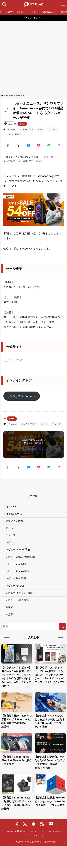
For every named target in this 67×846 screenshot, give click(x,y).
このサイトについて (37, 831)
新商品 (9, 607)
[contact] (50, 823)
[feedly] (33, 823)
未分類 (9, 614)
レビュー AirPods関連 (18, 549)
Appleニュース (14, 513)
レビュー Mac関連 (16, 578)
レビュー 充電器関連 (17, 600)
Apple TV (11, 506)
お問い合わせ (21, 831)
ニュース (53, 129)
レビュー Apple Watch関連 (20, 557)
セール (22, 124)
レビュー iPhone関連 (17, 571)
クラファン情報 (14, 521)
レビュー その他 (15, 585)
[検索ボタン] (4, 4)
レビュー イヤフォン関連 (20, 592)
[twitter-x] (16, 823)
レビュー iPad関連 (16, 564)
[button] (7, 146)
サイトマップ (54, 831)
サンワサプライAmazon (21, 396)
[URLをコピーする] (59, 146)
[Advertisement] (33, 56)
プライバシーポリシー (33, 835)
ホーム (10, 831)
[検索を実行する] (62, 626)
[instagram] (25, 823)
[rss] (42, 823)
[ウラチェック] (33, 4)
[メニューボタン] (62, 4)
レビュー (11, 542)
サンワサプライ (27, 129)
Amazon (11, 129)
